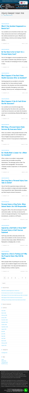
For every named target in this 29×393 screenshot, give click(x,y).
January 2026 (3, 317)
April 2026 (3, 310)
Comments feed (4, 362)
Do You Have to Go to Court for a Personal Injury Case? (12, 53)
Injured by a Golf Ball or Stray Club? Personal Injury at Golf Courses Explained (13, 230)
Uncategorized (5, 23)
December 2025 (4, 319)
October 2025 (4, 324)
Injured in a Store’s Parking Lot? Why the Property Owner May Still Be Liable (14, 255)
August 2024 (3, 345)
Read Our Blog (21, 2)
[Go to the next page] (25, 278)
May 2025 (3, 336)
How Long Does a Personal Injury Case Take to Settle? (14, 181)
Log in (2, 359)
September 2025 (4, 326)
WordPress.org (4, 363)
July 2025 (3, 331)
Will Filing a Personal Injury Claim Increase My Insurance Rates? (13, 128)
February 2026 (4, 315)
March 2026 (3, 313)
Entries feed (3, 360)
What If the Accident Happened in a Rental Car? (13, 27)
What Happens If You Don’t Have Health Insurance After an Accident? (14, 76)
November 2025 (4, 322)
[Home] (1, 15)
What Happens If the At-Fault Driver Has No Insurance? (13, 102)
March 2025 (3, 340)
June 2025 (3, 333)
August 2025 (3, 329)
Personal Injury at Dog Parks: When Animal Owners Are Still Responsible (13, 205)
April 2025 (3, 338)
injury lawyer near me (8, 15)
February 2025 (4, 343)
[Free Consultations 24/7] (26, 390)
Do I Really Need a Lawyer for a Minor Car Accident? (14, 153)
